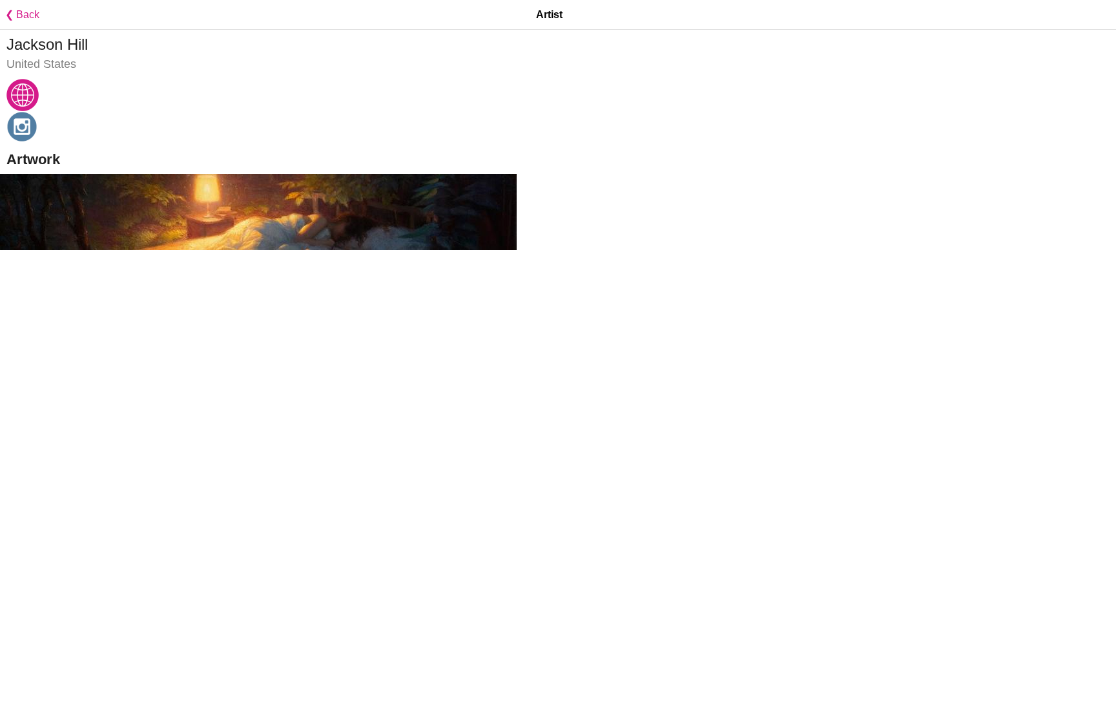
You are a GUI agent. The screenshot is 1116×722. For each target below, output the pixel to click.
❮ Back (19, 14)
